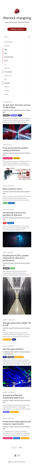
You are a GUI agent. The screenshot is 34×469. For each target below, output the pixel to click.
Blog (5, 49)
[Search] (29, 37)
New (5, 79)
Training (6, 90)
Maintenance (8, 75)
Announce (7, 45)
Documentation (8, 57)
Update (6, 94)
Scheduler (7, 83)
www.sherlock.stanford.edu (17, 22)
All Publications (8, 42)
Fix (5, 64)
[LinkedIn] (16, 455)
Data (5, 53)
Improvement (8, 72)
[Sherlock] (17, 11)
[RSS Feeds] (19, 455)
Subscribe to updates (17, 29)
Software (6, 86)
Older (20, 447)
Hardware (7, 68)
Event (6, 60)
